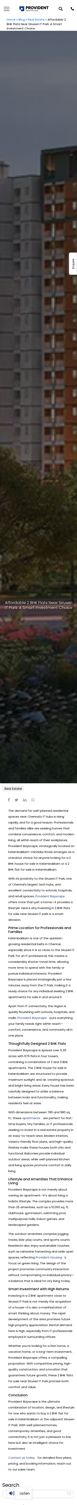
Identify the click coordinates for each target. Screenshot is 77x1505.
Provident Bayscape (50, 896)
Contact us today (21, 1458)
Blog (22, 19)
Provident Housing (49, 1257)
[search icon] (61, 8)
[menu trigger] (5, 8)
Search (10, 1485)
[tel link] (72, 8)
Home (11, 19)
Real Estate (36, 19)
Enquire (73, 264)
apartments (31, 1118)
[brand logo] (34, 9)
